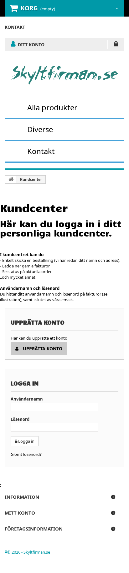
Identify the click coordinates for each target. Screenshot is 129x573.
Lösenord (20, 419)
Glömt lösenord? (26, 454)
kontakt (15, 27)
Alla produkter (52, 107)
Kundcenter (31, 179)
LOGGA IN (116, 45)
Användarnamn (27, 399)
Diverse (40, 129)
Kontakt (41, 151)
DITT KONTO (31, 44)
